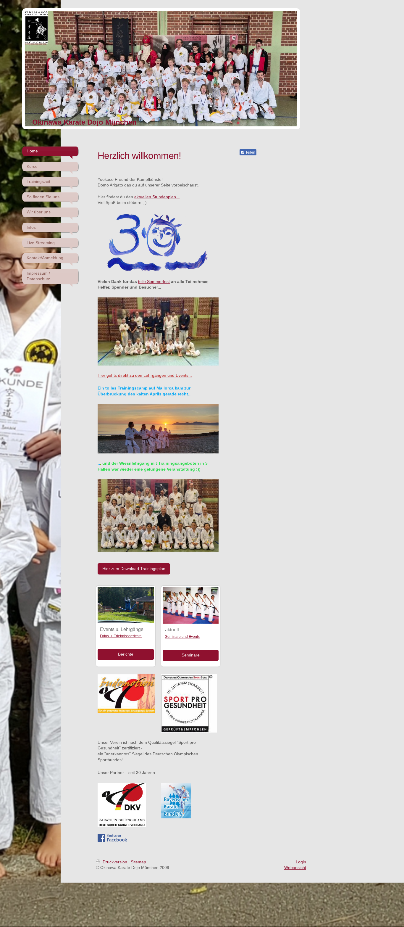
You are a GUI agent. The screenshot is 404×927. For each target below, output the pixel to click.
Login (301, 862)
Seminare (191, 655)
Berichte (125, 654)
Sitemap (138, 862)
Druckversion (114, 862)
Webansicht (295, 867)
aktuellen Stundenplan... (157, 196)
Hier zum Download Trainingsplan (133, 568)
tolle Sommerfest (154, 281)
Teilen (250, 152)
